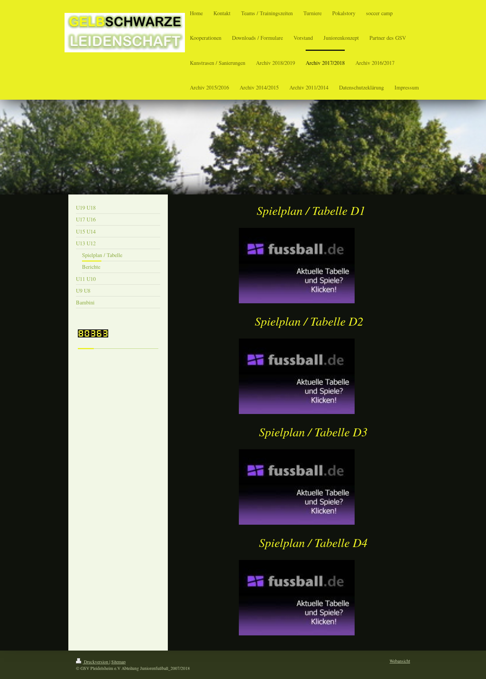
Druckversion (96, 662)
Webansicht (400, 661)
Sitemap (118, 662)
